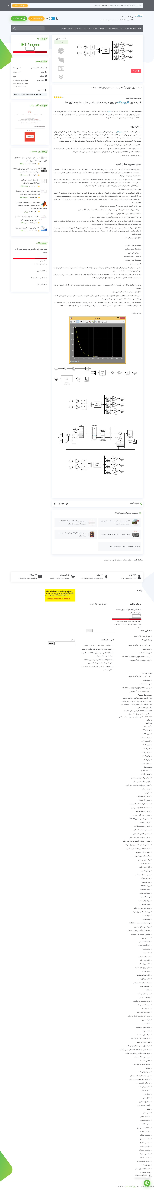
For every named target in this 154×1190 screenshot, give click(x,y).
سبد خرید (35, 18)
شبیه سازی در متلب (143, 1042)
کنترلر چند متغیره (144, 1101)
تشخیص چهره (145, 938)
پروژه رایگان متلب (144, 900)
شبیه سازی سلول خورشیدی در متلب (138, 1046)
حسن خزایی (148, 701)
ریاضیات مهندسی (144, 997)
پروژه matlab (145, 886)
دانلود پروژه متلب (144, 964)
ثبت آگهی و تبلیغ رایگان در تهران (139, 645)
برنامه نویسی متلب (144, 859)
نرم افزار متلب (145, 1165)
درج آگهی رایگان (19, 5)
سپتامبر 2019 (146, 752)
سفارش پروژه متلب (143, 1012)
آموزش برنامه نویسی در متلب (140, 778)
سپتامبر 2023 (145, 737)
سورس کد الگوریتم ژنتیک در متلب (139, 1016)
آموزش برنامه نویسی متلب (141, 781)
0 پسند (134, 71)
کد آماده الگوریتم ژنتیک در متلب (139, 1079)
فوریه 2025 (146, 730)
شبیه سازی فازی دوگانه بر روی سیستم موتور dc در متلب (116, 88)
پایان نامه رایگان (144, 867)
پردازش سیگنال (145, 878)
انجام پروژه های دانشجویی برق (140, 837)
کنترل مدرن (146, 1098)
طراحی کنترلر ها (145, 1060)
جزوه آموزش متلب (144, 945)
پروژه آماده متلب (144, 653)
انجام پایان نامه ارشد (143, 796)
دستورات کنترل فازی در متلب (93, 645)
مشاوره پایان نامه (144, 1124)
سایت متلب (146, 1008)
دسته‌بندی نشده (145, 986)
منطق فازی (119, 132)
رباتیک (148, 990)
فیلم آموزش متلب (144, 1072)
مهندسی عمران (145, 1139)
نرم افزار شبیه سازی (143, 1161)
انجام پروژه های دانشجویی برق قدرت (138, 845)
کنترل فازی (146, 1094)
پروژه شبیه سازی (144, 904)
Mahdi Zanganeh (145, 710)
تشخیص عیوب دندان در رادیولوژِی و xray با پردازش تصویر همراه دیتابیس (26, 172)
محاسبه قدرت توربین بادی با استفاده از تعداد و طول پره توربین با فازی (27, 220)
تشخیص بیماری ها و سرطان (140, 934)
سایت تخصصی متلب (143, 1005)
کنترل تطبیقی (41, 271)
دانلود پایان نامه (145, 960)
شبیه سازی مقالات (98, 28)
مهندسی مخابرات (144, 1150)
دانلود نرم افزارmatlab (143, 975)
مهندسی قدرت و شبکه (38, 278)
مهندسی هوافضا (144, 1157)
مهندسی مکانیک (144, 1154)
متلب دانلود (146, 1113)
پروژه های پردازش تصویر (142, 926)
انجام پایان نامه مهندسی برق (140, 807)
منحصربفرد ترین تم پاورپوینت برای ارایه (28, 229)
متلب (148, 1109)
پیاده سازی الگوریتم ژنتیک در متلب (138, 930)
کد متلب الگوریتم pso (143, 1083)
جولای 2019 (146, 756)
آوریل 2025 (146, 726)
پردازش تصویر (145, 871)
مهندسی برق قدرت (144, 1131)
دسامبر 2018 (146, 763)
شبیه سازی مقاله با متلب (141, 1057)
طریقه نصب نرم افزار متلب (141, 1064)
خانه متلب (146, 953)
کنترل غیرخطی (145, 1090)
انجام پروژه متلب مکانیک (142, 826)
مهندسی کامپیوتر (144, 1142)
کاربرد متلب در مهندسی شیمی (140, 1075)
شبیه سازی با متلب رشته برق (140, 1038)
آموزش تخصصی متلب (114, 28)
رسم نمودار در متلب (143, 993)
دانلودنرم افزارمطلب (143, 979)
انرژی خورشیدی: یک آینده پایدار (139, 660)
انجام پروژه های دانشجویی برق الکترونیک (136, 841)
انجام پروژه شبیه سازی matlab (139, 819)
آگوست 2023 (145, 741)
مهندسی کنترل (17, 86)
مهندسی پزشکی (145, 1135)
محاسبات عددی (145, 1116)
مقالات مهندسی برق (143, 1127)
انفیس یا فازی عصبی (143, 852)
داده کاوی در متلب (144, 956)
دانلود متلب (146, 971)
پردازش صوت (145, 882)
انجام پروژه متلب (66, 28)
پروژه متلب (146, 649)
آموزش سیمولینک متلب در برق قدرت (138, 785)
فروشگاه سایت (130, 28)
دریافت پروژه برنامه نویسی (141, 982)
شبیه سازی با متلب (143, 1034)
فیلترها (148, 1068)
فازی (109, 111)
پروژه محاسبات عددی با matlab (139, 923)
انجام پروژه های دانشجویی (141, 833)
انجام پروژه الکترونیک (143, 811)
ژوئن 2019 (147, 760)
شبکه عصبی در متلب (143, 1027)
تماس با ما (78, 28)
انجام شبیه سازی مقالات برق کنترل (138, 848)
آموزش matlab (145, 774)
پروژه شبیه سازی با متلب (142, 908)
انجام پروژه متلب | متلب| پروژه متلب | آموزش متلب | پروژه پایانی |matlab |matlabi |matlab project (31, 207)
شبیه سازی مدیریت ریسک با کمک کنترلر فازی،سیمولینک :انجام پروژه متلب (31, 161)
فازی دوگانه (123, 102)
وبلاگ (88, 28)
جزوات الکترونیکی (144, 941)
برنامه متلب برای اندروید (142, 856)
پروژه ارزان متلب (144, 893)
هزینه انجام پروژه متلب (142, 1168)
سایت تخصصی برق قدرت (141, 1001)
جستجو (72, 640)
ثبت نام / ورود (17, 18)
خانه (139, 28)
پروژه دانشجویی (145, 897)
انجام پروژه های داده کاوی (141, 830)
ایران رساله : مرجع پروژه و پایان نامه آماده (136, 656)
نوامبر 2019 (146, 745)
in (59, 504)
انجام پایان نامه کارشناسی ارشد (139, 804)
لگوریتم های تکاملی (143, 1105)
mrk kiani (148, 698)
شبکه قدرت (146, 1031)
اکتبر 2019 (147, 748)
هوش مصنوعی (145, 1172)
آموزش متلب (146, 789)
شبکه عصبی (146, 1020)
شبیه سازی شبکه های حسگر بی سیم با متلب (135, 1049)
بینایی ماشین (145, 863)
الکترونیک (147, 792)
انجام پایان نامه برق (143, 800)
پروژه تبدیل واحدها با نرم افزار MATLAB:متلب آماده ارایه (30, 183)
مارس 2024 (146, 734)
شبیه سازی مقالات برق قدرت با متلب (137, 1053)
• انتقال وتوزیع (145, 770)
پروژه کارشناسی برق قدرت (141, 912)
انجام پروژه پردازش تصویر (141, 815)
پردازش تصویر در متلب (142, 874)
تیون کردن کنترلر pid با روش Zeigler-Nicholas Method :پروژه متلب (28, 194)
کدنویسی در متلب (144, 1087)
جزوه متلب (146, 949)
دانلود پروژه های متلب (142, 967)
